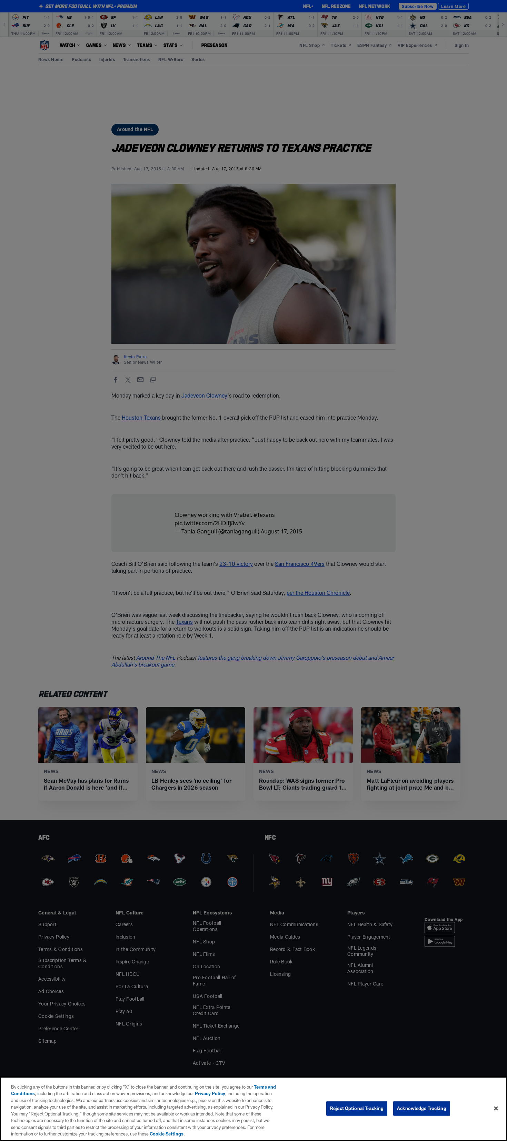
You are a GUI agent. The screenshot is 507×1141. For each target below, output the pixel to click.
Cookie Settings (166, 1134)
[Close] (496, 1108)
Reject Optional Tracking (357, 1108)
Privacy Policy (210, 1093)
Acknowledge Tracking (421, 1108)
